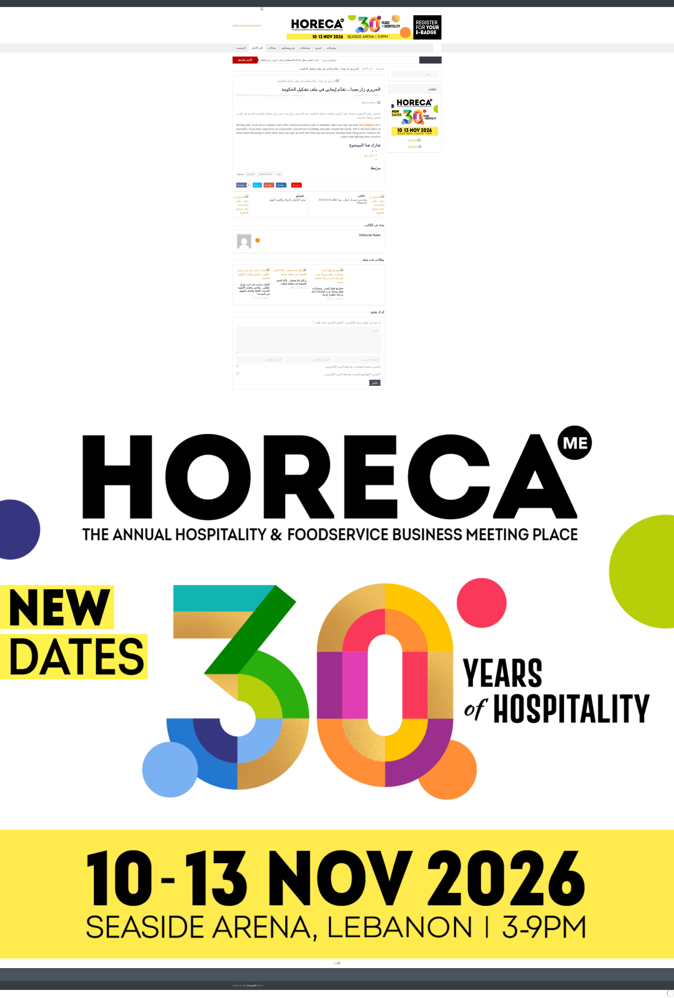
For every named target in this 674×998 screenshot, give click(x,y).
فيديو (318, 47)
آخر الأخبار (257, 47)
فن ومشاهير (288, 47)
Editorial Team (243, 94)
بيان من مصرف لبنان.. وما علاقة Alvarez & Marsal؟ (343, 201)
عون (279, 174)
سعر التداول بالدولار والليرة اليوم (288, 199)
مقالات (272, 47)
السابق (300, 195)
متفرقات (331, 47)
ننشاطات (305, 47)
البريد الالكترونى (362, 94)
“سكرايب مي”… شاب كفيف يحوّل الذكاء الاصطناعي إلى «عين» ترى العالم (298, 60)
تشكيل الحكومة (265, 174)
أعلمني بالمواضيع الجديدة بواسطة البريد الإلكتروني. (352, 374)
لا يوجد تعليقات (298, 94)
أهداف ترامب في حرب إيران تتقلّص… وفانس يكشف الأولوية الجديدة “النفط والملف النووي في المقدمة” (254, 289)
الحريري (250, 174)
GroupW (252, 985)
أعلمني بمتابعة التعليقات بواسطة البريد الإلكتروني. (353, 366)
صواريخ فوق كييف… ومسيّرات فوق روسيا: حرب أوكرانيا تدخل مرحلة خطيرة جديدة (327, 291)
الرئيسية (241, 47)
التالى (361, 195)
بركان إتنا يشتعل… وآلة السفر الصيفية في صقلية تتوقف (291, 282)
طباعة (375, 94)
